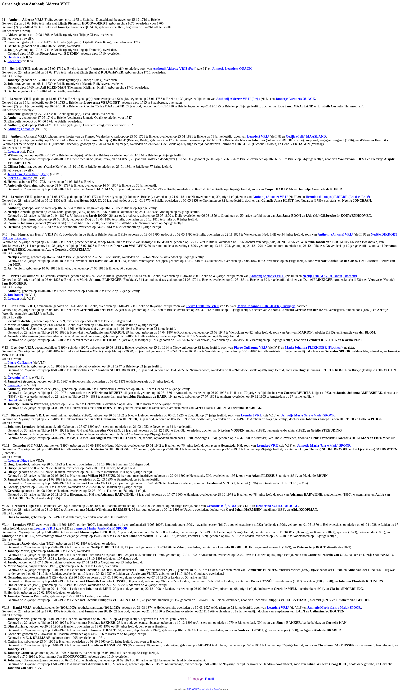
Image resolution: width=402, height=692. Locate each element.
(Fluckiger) (266, 306)
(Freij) (174, 68)
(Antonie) (21, 129)
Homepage (195, 678)
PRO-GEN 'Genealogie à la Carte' (203, 689)
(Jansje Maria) (308, 415)
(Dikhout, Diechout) (330, 276)
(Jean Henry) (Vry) (28, 174)
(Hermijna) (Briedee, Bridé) (338, 196)
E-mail (209, 678)
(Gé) (18, 377)
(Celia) (306, 136)
